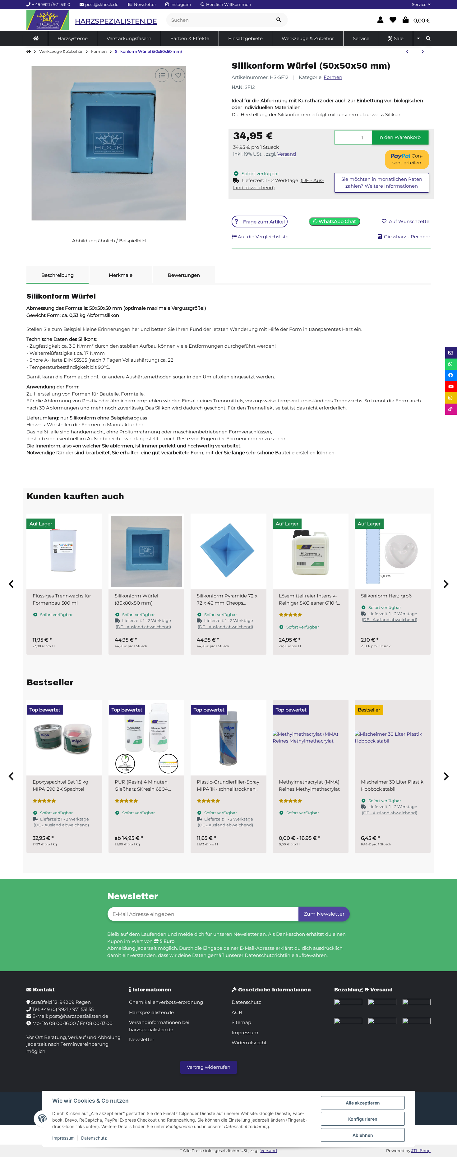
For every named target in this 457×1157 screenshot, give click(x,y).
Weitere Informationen (391, 186)
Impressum (63, 1138)
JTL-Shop (421, 1150)
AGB (237, 1012)
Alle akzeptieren (363, 1102)
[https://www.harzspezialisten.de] (36, 38)
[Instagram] (451, 397)
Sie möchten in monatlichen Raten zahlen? (381, 182)
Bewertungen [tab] (184, 275)
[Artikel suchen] (279, 20)
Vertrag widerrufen (208, 1067)
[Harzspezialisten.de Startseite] (47, 20)
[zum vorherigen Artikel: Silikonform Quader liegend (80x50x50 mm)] (407, 52)
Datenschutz (94, 1138)
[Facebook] (451, 375)
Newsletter (141, 1039)
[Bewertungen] (290, 615)
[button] (419, 5)
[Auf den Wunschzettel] (178, 75)
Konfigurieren (362, 1119)
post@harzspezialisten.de (78, 1016)
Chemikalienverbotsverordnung (166, 1002)
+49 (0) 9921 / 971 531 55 (67, 1009)
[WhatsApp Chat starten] (451, 364)
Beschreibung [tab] (57, 275)
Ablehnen (363, 1135)
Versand (286, 154)
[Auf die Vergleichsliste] (162, 75)
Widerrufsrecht (249, 1042)
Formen (333, 77)
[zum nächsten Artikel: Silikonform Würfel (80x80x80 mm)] (423, 52)
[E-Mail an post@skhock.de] (451, 352)
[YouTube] (451, 386)
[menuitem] (36, 38)
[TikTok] (451, 409)
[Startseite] (28, 52)
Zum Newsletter (324, 914)
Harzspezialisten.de (151, 1012)
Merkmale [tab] (120, 275)
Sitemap (241, 1022)
